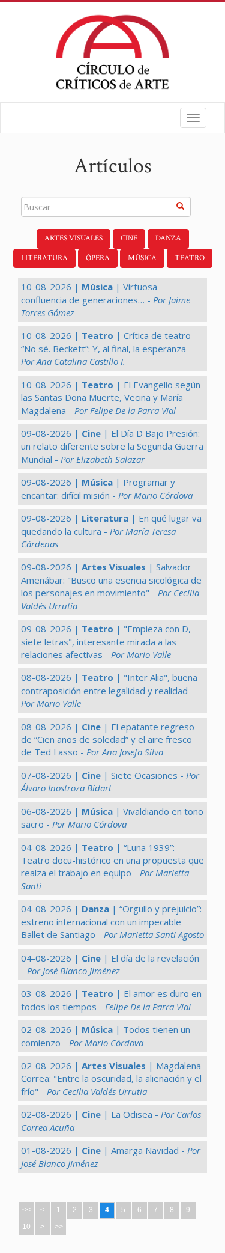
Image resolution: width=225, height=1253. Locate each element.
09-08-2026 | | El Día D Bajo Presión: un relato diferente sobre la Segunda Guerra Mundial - (112, 446)
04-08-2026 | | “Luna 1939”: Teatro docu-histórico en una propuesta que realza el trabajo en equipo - (112, 866)
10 (26, 1226)
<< (26, 1210)
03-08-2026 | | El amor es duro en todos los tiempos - (111, 999)
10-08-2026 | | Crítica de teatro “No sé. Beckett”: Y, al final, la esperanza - (106, 348)
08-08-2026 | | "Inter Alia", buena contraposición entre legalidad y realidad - (109, 690)
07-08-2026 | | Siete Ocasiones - (110, 781)
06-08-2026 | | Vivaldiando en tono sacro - (112, 817)
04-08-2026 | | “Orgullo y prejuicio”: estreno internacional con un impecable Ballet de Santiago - (112, 922)
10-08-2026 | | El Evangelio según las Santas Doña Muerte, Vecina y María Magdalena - (110, 397)
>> (59, 1226)
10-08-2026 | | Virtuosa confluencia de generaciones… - (105, 300)
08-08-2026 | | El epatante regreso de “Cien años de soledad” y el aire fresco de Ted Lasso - (107, 739)
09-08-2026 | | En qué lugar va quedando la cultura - (111, 531)
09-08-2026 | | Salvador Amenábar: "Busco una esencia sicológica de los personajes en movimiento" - (111, 586)
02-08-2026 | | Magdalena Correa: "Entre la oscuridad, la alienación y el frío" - (111, 1078)
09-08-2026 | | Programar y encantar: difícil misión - (107, 488)
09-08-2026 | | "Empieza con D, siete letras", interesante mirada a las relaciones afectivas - (106, 641)
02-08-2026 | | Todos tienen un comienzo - (105, 1035)
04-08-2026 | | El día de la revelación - (110, 964)
